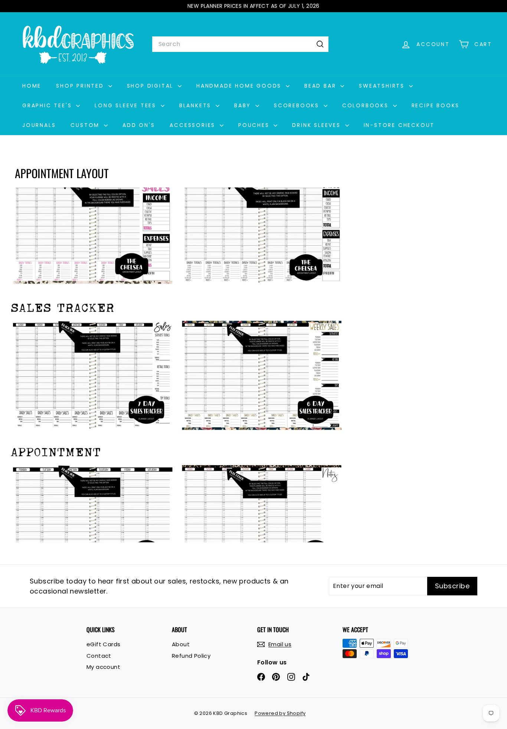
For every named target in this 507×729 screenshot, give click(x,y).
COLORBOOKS (366, 105)
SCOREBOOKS (298, 105)
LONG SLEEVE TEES (127, 105)
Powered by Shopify (280, 713)
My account (103, 667)
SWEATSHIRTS (383, 85)
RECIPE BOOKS (436, 105)
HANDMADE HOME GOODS (240, 85)
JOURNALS (39, 125)
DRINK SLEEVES (317, 125)
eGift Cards (103, 644)
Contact (98, 656)
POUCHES (255, 125)
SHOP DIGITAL (151, 85)
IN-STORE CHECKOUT (399, 125)
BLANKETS (196, 105)
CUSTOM (86, 125)
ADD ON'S (138, 125)
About (181, 644)
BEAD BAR (321, 85)
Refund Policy (191, 656)
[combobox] (240, 44)
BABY (244, 105)
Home (31, 85)
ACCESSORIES (194, 125)
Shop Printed (81, 85)
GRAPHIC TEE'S (48, 105)
